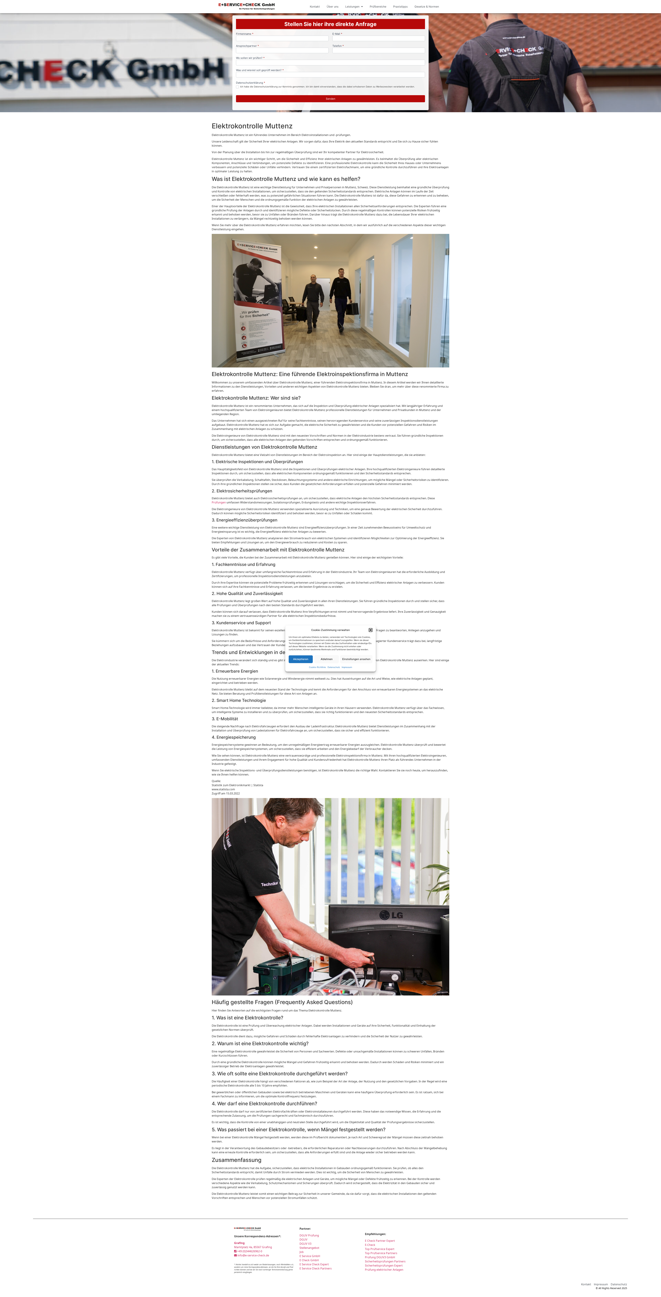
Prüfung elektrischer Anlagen (384, 1270)
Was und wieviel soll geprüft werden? (260, 70)
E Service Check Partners (316, 1268)
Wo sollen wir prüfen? (250, 58)
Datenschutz (334, 667)
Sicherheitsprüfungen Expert (384, 1265)
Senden (330, 98)
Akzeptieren (300, 659)
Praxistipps (400, 6)
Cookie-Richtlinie (317, 667)
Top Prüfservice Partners (381, 1253)
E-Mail (337, 34)
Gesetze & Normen (427, 6)
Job (302, 1252)
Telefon (338, 46)
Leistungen (352, 6)
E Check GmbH (309, 1260)
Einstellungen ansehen (356, 659)
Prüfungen (219, 502)
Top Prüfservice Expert (379, 1249)
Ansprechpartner (247, 46)
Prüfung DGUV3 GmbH (380, 1257)
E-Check (370, 1245)
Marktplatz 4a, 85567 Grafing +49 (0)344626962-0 (253, 1247)
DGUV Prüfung (309, 1235)
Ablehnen (327, 659)
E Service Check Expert (315, 1264)
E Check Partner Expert (380, 1241)
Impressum (347, 667)
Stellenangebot (309, 1248)
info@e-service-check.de (253, 1255)
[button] (370, 630)
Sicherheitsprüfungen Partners (385, 1261)
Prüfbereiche (378, 6)
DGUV (303, 1239)
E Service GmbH (310, 1256)
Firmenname (244, 34)
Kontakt (315, 6)
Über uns (332, 6)
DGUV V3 (305, 1244)
